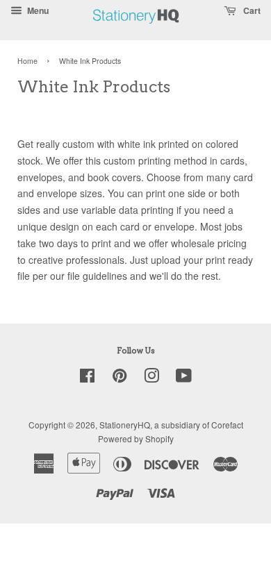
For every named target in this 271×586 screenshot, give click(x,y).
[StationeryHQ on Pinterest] (119, 378)
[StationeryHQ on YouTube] (184, 378)
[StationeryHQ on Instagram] (151, 378)
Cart (251, 10)
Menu (37, 10)
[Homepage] (136, 31)
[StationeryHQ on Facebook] (87, 378)
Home (27, 61)
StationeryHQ (124, 424)
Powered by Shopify (136, 438)
